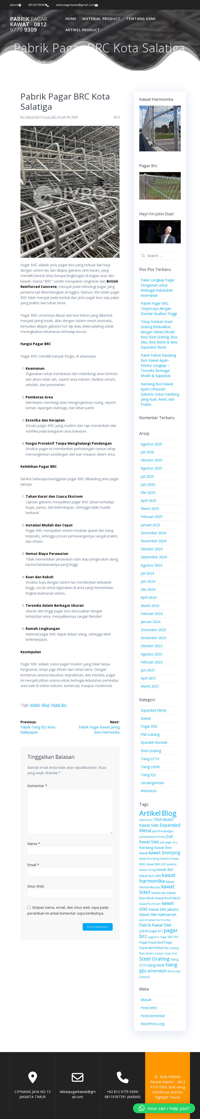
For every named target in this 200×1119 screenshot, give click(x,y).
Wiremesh (149, 791)
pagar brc (59, 705)
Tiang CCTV (150, 758)
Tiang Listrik (150, 766)
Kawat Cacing (147, 869)
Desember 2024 (153, 533)
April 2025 (148, 500)
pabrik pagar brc (151, 931)
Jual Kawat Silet (156, 839)
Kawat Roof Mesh (167, 898)
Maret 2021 (150, 686)
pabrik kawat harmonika (154, 920)
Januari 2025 (150, 525)
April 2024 (148, 597)
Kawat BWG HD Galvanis (161, 864)
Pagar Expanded (151, 942)
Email (33, 864)
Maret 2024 (150, 605)
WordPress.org (152, 1023)
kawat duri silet (150, 876)
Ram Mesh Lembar (151, 953)
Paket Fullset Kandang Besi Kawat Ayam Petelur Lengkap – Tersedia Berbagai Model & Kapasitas (158, 365)
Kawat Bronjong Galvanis (154, 858)
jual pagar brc (168, 842)
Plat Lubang (150, 734)
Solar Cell (171, 953)
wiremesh (157, 970)
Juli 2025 (147, 476)
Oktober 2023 (151, 645)
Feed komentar (153, 1015)
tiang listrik (156, 965)
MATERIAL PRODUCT (101, 18)
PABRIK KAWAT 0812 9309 (28, 24)
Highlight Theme (167, 1097)
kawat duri (165, 869)
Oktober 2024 (151, 549)
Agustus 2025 (151, 468)
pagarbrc (154, 937)
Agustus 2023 (151, 654)
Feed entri (149, 1007)
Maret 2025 (150, 508)
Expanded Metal (153, 710)
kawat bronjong (164, 852)
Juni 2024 (148, 581)
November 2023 (153, 637)
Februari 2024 (151, 613)
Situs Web (35, 886)
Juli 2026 (147, 452)
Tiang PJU (148, 774)
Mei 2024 (148, 589)
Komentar (37, 785)
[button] (164, 1108)
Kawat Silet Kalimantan (157, 914)
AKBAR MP (32, 117)
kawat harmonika (157, 878)
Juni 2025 (148, 484)
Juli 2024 (147, 573)
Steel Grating (151, 750)
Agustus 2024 (151, 565)
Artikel (35, 705)
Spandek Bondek (154, 742)
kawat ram (158, 893)
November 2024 (153, 541)
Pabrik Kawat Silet (155, 925)
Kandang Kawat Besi (155, 847)
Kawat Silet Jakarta (163, 909)
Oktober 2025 (151, 460)
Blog (45, 705)
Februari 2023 (151, 662)
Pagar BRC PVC (169, 937)
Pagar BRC (49, 117)
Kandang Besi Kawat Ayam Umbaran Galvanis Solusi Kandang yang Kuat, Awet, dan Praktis (160, 394)
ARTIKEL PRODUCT (82, 30)
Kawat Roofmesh (150, 904)
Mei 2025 (148, 492)
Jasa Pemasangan (162, 831)
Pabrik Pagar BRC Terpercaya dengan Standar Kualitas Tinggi (159, 308)
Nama (33, 843)
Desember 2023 (153, 629)
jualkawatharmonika (152, 836)
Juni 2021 (148, 670)
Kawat (146, 718)
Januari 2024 (150, 621)
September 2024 (154, 557)
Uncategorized (152, 782)
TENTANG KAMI (141, 18)
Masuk (146, 999)
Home (71, 18)
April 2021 (148, 678)
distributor (146, 820)
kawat (143, 853)
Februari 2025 (151, 516)
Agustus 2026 (151, 444)
